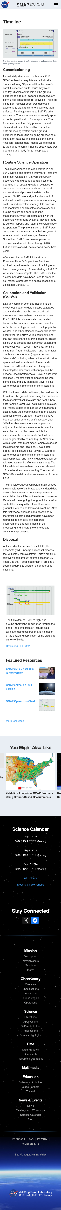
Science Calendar (30, 1115)
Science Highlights (30, 1035)
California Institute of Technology (35, 1196)
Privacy (42, 1139)
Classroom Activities (30, 1082)
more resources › (15, 721)
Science (30, 1011)
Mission (30, 950)
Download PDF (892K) (19, 646)
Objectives (30, 1017)
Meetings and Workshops (30, 1110)
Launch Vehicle (31, 998)
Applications (30, 1021)
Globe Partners (30, 1087)
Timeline (31, 965)
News (30, 1105)
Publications (30, 1030)
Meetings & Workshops (30, 884)
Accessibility (30, 1143)
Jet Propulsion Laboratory (35, 1191)
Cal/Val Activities (30, 1026)
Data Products (30, 1049)
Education (30, 1076)
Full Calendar (30, 878)
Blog (30, 1119)
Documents (30, 1054)
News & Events (30, 1100)
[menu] (56, 5)
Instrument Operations (30, 1058)
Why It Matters (30, 961)
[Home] (30, 5)
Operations (30, 1002)
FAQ (31, 1139)
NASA (5, 4)
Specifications (30, 989)
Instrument (31, 993)
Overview (30, 984)
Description (30, 956)
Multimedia (30, 1067)
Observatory (30, 978)
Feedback (18, 1139)
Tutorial (30, 1091)
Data (30, 1043)
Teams (30, 970)
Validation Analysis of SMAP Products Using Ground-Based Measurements (29, 795)
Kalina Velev (39, 1154)
